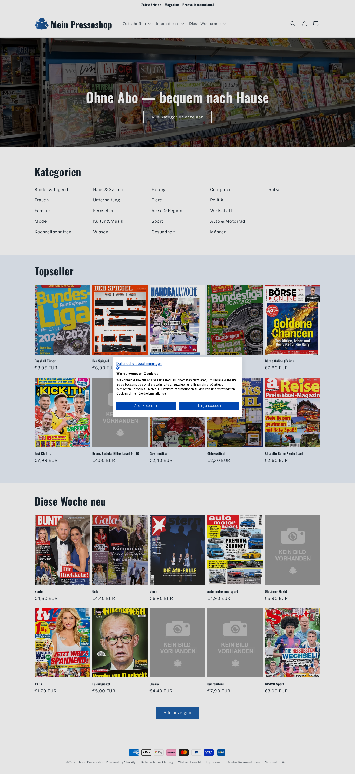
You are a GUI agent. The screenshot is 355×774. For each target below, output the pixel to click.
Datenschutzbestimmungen (139, 364)
